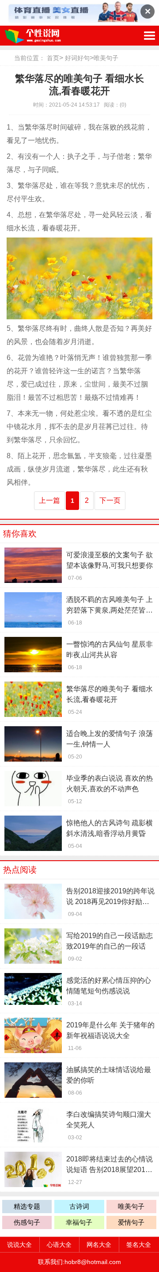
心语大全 (59, 1244)
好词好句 (77, 57)
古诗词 (79, 1206)
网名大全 (99, 1244)
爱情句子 (131, 1222)
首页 (53, 57)
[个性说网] (46, 36)
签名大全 (138, 1244)
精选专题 (27, 1206)
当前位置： (29, 57)
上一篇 (49, 500)
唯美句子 (106, 57)
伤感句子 (27, 1222)
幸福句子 (79, 1222)
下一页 (110, 500)
